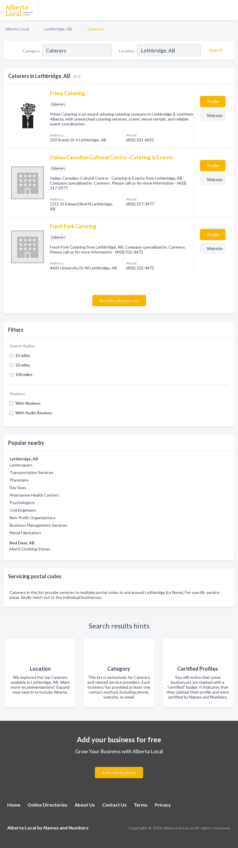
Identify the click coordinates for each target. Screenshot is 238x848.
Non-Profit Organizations (32, 517)
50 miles (22, 364)
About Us (85, 804)
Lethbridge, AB (58, 28)
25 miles (22, 355)
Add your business (119, 772)
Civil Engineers (23, 510)
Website (215, 115)
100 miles (24, 374)
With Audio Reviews (33, 412)
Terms (140, 804)
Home (13, 804)
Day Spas (18, 487)
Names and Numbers (66, 827)
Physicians (19, 479)
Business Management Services (38, 525)
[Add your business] (119, 765)
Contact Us (114, 804)
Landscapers (21, 464)
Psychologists (22, 502)
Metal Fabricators (25, 532)
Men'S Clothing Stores (30, 548)
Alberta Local (17, 28)
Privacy (163, 804)
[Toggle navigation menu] (230, 10)
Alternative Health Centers (34, 495)
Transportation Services (31, 472)
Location (127, 50)
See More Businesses (119, 300)
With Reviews (28, 403)
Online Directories (47, 804)
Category (31, 50)
